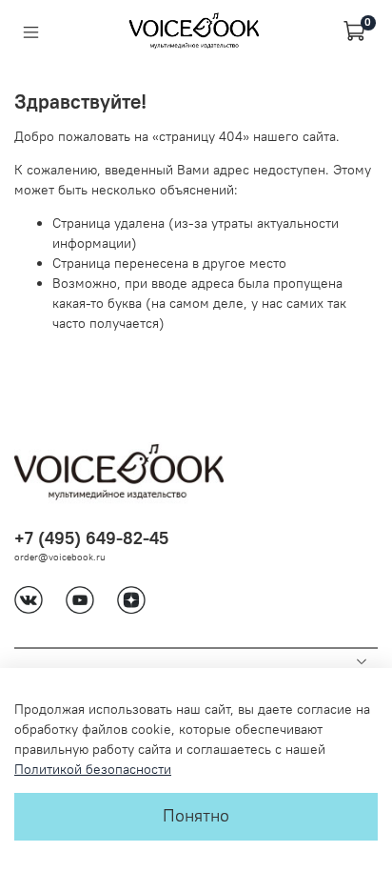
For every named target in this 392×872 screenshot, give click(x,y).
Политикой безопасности (92, 769)
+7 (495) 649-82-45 (91, 538)
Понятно (196, 815)
